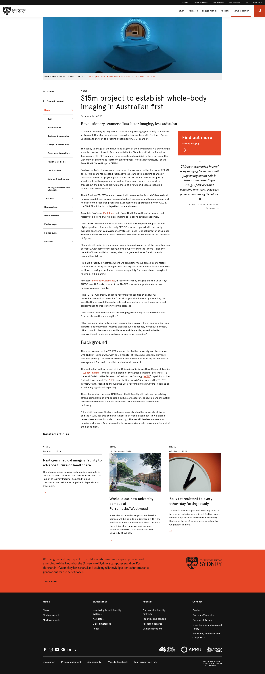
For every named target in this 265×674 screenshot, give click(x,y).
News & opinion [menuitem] (55, 101)
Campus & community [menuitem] (58, 144)
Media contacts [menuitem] (51, 215)
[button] (259, 11)
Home (46, 76)
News (72, 76)
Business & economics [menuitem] (58, 136)
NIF (111, 380)
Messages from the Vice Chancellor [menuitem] (59, 188)
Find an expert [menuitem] (51, 224)
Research (193, 11)
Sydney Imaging (91, 372)
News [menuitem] (47, 110)
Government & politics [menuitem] (58, 153)
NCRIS (147, 376)
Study (181, 11)
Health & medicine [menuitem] (57, 162)
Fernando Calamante (103, 280)
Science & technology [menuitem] (58, 179)
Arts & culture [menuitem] (54, 127)
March (80, 76)
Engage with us (209, 11)
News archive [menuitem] (51, 207)
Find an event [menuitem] (50, 233)
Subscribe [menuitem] (49, 198)
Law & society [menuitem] (54, 170)
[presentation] (72, 468)
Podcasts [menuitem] (48, 241)
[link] (185, 3)
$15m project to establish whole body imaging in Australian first (120, 76)
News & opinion (241, 11)
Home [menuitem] (50, 91)
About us (225, 11)
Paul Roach (109, 213)
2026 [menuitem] (50, 119)
